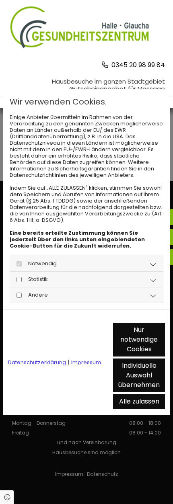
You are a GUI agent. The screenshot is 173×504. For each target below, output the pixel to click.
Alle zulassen (139, 401)
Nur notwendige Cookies (139, 339)
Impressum (86, 362)
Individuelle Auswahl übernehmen (139, 375)
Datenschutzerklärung (37, 362)
